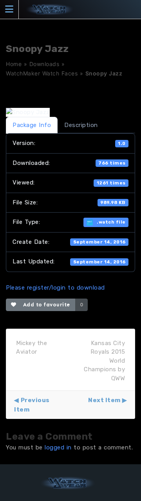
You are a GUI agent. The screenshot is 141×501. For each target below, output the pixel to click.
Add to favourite (45, 305)
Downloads (44, 64)
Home (14, 64)
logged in (58, 447)
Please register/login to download (55, 287)
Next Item (104, 400)
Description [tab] (81, 125)
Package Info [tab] (32, 125)
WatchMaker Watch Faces (42, 73)
